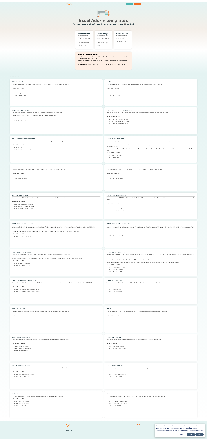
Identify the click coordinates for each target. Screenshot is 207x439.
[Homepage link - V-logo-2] (68, 427)
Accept (191, 434)
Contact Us (129, 4)
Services (93, 4)
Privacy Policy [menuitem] (76, 429)
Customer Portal (81, 66)
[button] (137, 424)
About (114, 4)
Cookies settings (182, 434)
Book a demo (137, 4)
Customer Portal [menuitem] (89, 429)
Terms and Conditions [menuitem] (70, 429)
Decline (199, 434)
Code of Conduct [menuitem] (83, 429)
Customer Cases (100, 4)
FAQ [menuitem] (93, 429)
